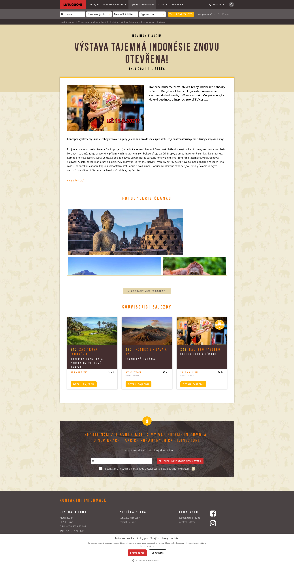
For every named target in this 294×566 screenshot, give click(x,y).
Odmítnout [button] (157, 552)
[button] (146, 560)
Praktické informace (113, 4)
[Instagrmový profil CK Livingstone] (217, 523)
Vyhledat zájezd (181, 14)
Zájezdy (92, 4)
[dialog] (147, 550)
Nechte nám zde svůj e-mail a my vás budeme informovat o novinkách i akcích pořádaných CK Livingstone (147, 438)
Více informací (75, 180)
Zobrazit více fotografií (148, 291)
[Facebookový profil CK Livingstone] (217, 513)
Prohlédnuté (224, 14)
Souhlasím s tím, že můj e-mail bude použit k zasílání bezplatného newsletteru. (148, 468)
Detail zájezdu (83, 384)
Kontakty (176, 4)
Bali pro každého (200, 350)
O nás (161, 4)
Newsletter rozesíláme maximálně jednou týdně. (147, 450)
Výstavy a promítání (141, 4)
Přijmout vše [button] (137, 552)
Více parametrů (205, 14)
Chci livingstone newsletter (182, 461)
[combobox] (72, 14)
